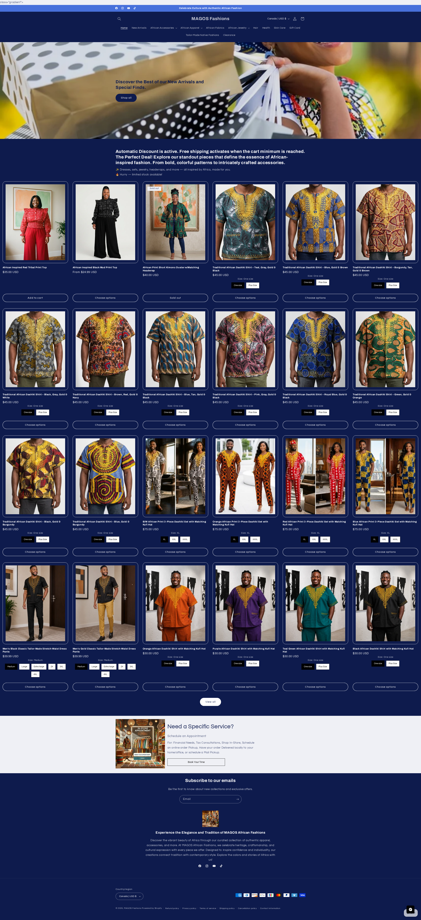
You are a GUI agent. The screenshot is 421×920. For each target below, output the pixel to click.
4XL (35, 673)
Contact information (270, 908)
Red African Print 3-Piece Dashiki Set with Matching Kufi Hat (314, 523)
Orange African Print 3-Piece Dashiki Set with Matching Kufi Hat (240, 523)
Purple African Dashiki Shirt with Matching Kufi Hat (244, 648)
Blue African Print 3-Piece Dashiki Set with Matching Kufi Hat (385, 523)
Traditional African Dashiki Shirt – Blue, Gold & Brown (315, 267)
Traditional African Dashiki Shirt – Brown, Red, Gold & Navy (105, 396)
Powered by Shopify (152, 908)
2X (51, 666)
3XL (61, 666)
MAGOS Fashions (132, 908)
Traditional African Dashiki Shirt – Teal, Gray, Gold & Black (244, 269)
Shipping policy (227, 908)
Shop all (126, 97)
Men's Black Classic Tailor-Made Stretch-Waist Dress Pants (35, 650)
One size (238, 285)
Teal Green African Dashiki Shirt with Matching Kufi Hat (314, 650)
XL (164, 539)
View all (210, 701)
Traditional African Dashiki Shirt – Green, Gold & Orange (382, 396)
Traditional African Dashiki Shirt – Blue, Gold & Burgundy (101, 523)
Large (24, 666)
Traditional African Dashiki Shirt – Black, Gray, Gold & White (35, 396)
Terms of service (208, 908)
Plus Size (252, 285)
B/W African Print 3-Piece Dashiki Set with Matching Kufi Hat (174, 523)
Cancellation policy (247, 908)
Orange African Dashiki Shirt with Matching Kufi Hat (174, 648)
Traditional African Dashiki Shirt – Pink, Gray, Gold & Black (244, 396)
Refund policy (172, 908)
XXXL (185, 539)
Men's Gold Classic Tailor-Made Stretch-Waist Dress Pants (104, 650)
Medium (11, 666)
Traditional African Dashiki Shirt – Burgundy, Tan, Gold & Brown (383, 269)
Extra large (39, 666)
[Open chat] (410, 909)
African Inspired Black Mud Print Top (95, 267)
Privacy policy (189, 908)
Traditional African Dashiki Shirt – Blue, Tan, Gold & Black (174, 396)
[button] (119, 19)
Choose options (105, 298)
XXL (174, 539)
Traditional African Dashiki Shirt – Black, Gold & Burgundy (32, 523)
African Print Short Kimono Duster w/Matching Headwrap (171, 269)
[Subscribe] (237, 799)
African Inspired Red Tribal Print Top (25, 267)
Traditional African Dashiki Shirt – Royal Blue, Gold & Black (315, 396)
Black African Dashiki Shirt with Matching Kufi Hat (383, 648)
